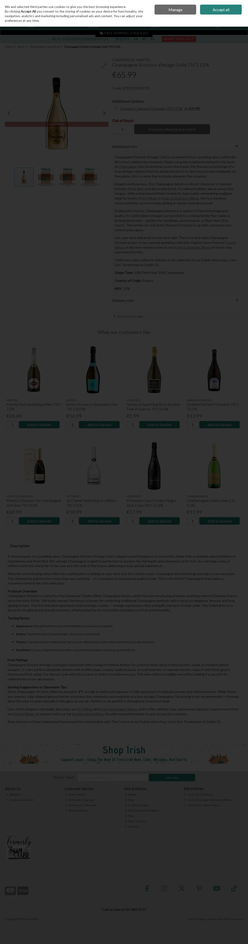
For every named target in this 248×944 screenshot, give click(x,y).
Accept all (221, 9)
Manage (175, 9)
